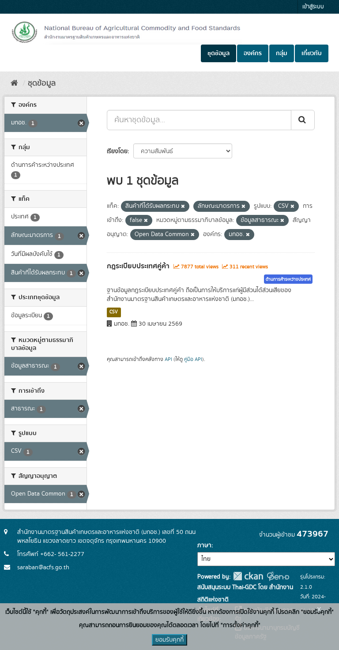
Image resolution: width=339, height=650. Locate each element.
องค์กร (253, 53)
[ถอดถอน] (183, 206)
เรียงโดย (117, 151)
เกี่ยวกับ (311, 53)
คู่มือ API (193, 359)
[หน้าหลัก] (14, 83)
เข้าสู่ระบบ (313, 7)
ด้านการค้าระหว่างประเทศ (288, 279)
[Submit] (303, 120)
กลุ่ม (281, 53)
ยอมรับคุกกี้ (169, 639)
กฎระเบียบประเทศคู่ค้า (138, 266)
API (168, 359)
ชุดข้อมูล (218, 53)
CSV (113, 312)
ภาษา (204, 545)
